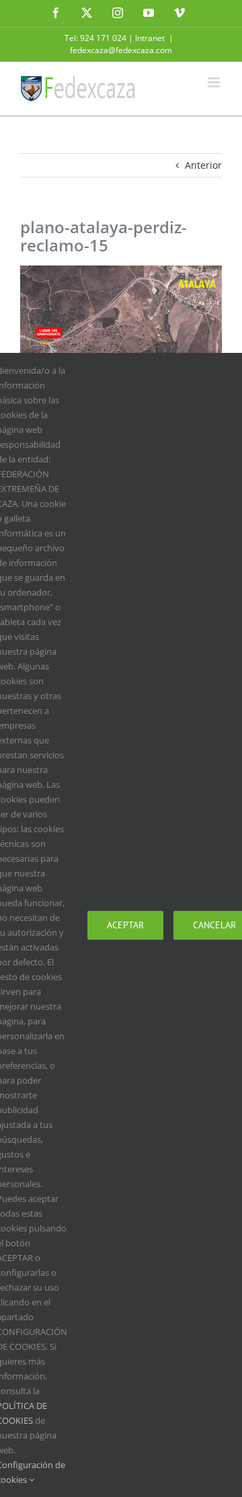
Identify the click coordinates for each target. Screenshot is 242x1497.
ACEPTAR (125, 925)
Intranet (150, 38)
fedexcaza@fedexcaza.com (121, 50)
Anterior (203, 165)
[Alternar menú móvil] (215, 82)
